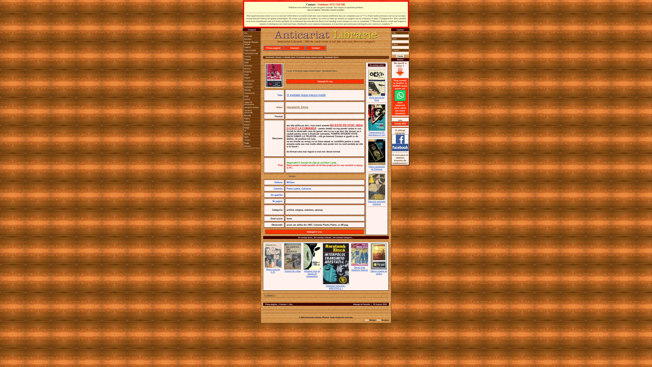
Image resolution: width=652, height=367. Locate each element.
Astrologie (248, 36)
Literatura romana (251, 107)
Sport (246, 137)
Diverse (247, 69)
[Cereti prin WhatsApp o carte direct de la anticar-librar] (400, 100)
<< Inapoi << (270, 295)
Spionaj (247, 134)
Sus (291, 304)
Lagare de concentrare (249, 103)
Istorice (247, 99)
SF (245, 131)
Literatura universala (248, 111)
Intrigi (246, 96)
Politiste (247, 122)
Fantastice (248, 87)
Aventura (247, 39)
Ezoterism (248, 84)
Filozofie (247, 90)
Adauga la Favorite (361, 304)
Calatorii (247, 47)
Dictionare (248, 66)
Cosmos (247, 56)
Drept (246, 75)
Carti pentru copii (251, 53)
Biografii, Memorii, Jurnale (251, 43)
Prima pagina (271, 304)
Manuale (247, 116)
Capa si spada (250, 50)
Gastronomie (249, 93)
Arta (245, 33)
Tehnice (247, 140)
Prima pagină (273, 48)
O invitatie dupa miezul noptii (306, 95)
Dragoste (248, 72)
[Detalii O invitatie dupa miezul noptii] (274, 86)
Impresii (294, 48)
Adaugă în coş (325, 81)
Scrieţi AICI (400, 123)
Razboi (247, 125)
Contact (316, 48)
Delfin (246, 63)
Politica (247, 119)
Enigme (247, 78)
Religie (246, 128)
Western (247, 146)
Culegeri (247, 59)
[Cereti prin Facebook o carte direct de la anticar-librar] (400, 150)
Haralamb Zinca (297, 107)
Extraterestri (249, 81)
